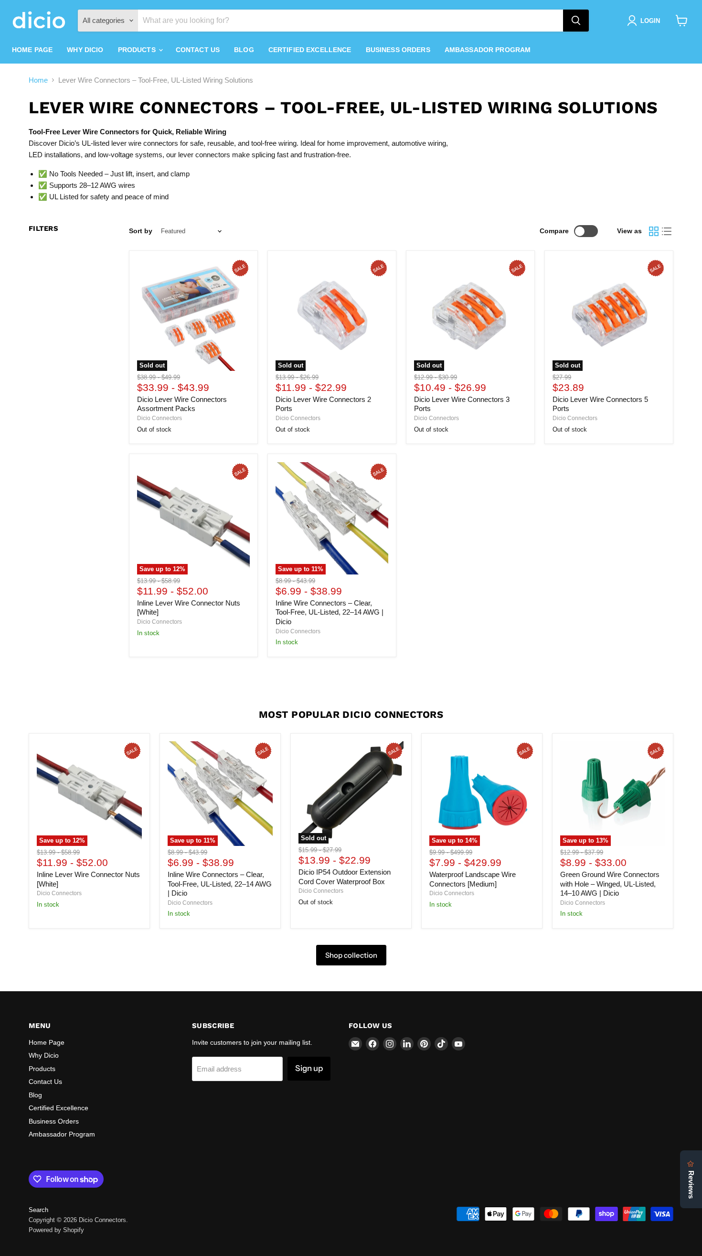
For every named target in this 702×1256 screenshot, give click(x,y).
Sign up (309, 1068)
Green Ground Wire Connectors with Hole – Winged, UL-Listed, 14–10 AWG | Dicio (609, 883)
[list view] (667, 231)
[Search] (576, 21)
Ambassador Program (488, 50)
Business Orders (398, 50)
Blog (244, 50)
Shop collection (351, 955)
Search (38, 1209)
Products (138, 50)
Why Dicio (85, 50)
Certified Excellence (309, 50)
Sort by (140, 231)
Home (38, 80)
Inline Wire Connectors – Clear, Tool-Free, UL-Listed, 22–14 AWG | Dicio (329, 612)
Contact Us (198, 50)
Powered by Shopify (56, 1230)
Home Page (32, 50)
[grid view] (653, 231)
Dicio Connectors (159, 418)
